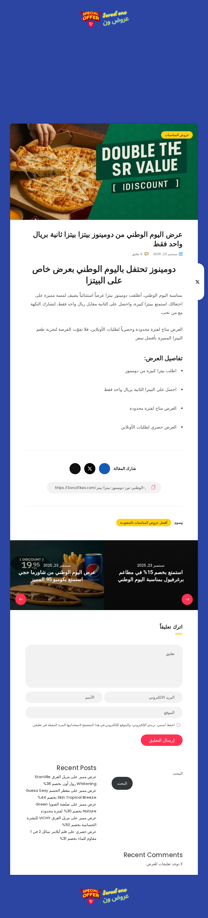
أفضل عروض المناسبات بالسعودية (143, 522)
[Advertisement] (104, 70)
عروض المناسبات (177, 135)
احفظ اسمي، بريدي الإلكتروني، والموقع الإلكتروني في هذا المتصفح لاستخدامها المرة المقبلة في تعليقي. (103, 725)
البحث (178, 773)
